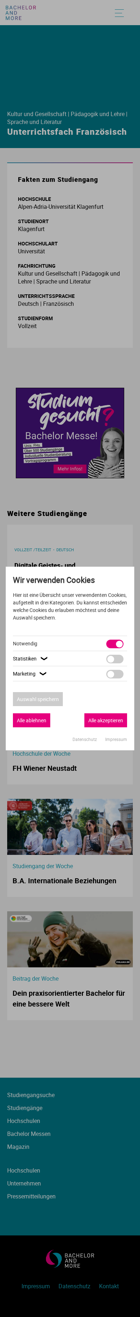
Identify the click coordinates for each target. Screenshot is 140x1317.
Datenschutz (85, 739)
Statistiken (31, 658)
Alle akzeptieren (105, 720)
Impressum (116, 739)
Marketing (30, 673)
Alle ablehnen (31, 720)
